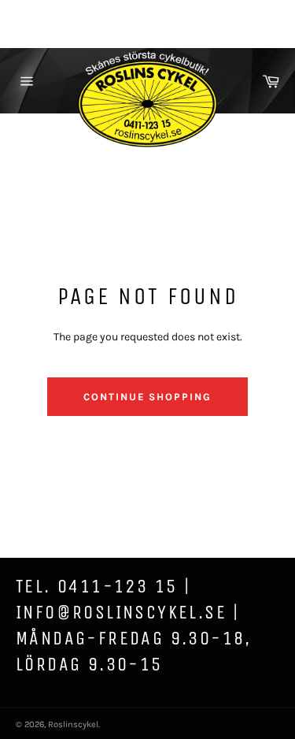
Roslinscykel (73, 724)
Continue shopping (147, 397)
